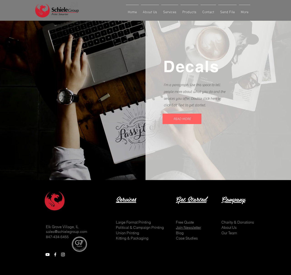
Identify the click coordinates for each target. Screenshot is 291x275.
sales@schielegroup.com (66, 231)
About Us (229, 227)
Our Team (229, 233)
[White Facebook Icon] (55, 254)
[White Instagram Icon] (62, 254)
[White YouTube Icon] (47, 254)
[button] (182, 119)
